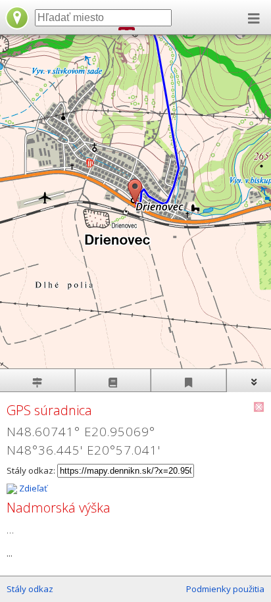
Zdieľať (32, 488)
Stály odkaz (30, 589)
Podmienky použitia (225, 589)
